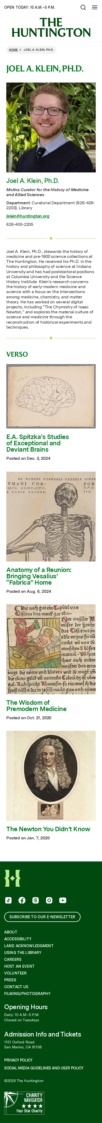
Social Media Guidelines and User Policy (43, 1068)
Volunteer (15, 973)
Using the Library (22, 953)
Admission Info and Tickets (42, 1034)
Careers (12, 959)
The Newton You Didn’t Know (48, 829)
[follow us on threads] (35, 901)
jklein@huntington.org (27, 216)
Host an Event (19, 966)
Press (10, 980)
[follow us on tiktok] (8, 901)
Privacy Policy (18, 1060)
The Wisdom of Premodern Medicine (36, 706)
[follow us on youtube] (62, 901)
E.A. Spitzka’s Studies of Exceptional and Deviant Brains (37, 443)
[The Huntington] (51, 27)
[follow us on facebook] (21, 901)
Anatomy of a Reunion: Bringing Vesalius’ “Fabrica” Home (38, 576)
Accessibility (17, 939)
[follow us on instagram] (48, 901)
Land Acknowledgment (29, 946)
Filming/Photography (27, 994)
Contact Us (16, 987)
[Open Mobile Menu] (95, 7)
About (10, 932)
